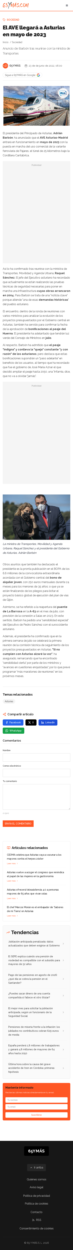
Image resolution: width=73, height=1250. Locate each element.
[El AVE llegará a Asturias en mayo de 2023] (63, 93)
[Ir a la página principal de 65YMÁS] (16, 5)
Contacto (36, 1212)
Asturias (9, 701)
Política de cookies (36, 1203)
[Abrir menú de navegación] (66, 5)
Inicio (5, 42)
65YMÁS (15, 65)
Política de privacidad (36, 1195)
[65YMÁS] (5, 65)
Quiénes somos (36, 1179)
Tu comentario (10, 781)
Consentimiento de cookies (37, 1228)
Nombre (7, 750)
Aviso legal (36, 1187)
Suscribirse (36, 1115)
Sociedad (13, 19)
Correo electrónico (12, 766)
